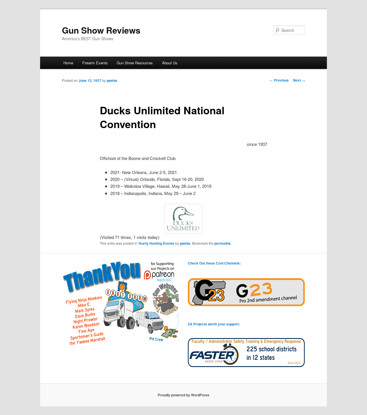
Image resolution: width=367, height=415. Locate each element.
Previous (279, 80)
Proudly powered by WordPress (183, 394)
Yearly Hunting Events (156, 243)
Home (68, 62)
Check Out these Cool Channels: (214, 263)
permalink (222, 243)
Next (299, 80)
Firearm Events (95, 62)
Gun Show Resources (135, 62)
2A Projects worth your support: (214, 324)
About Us (169, 62)
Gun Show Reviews (101, 30)
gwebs (112, 80)
